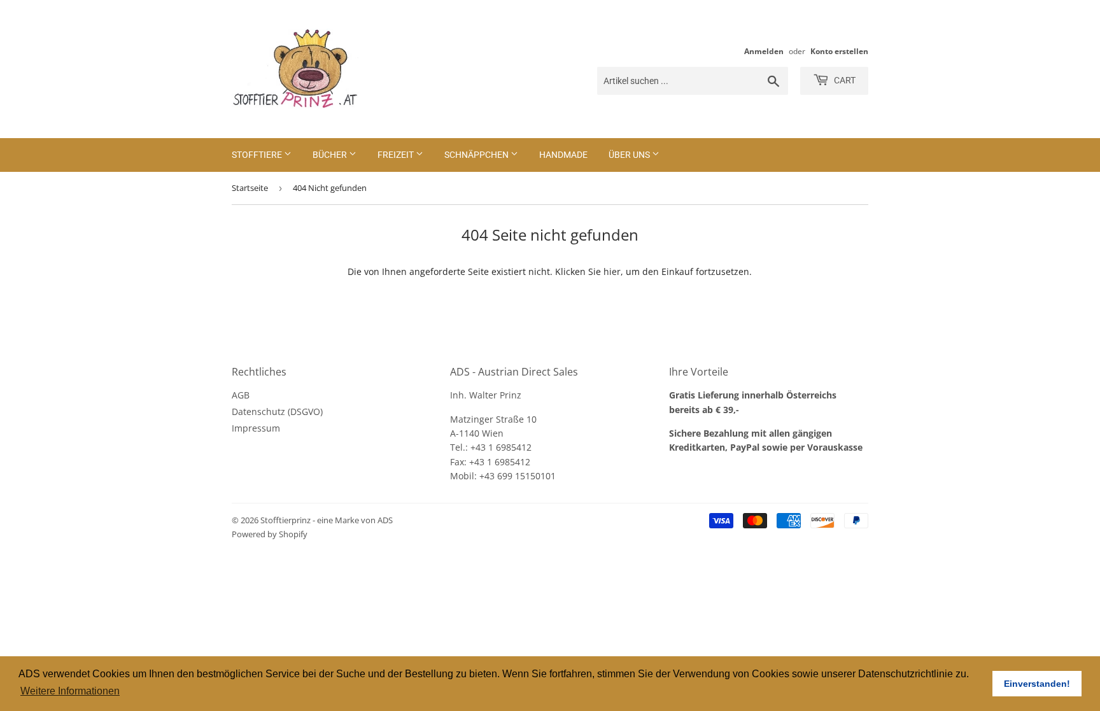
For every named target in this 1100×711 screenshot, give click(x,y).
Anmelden (764, 51)
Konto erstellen (839, 51)
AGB (241, 395)
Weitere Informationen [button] (70, 691)
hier (612, 271)
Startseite (250, 188)
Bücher (331, 155)
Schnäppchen (477, 155)
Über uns (630, 155)
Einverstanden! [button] (1037, 684)
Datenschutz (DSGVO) (277, 411)
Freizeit (396, 155)
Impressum (256, 428)
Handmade (563, 155)
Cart (844, 80)
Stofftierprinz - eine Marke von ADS (326, 520)
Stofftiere (258, 155)
